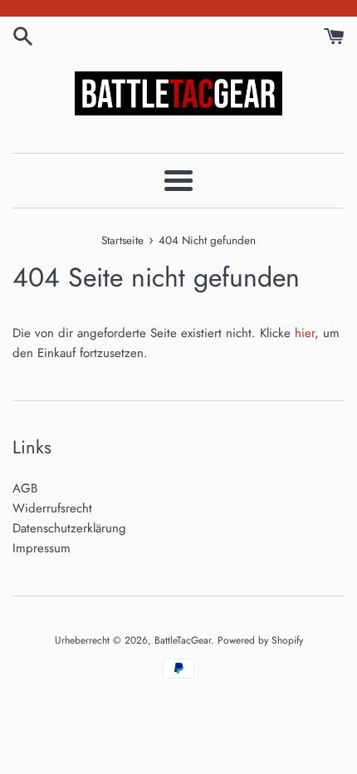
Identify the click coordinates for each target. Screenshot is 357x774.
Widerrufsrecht (52, 508)
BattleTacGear (182, 640)
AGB (24, 488)
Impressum (41, 548)
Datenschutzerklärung (69, 528)
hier (305, 333)
